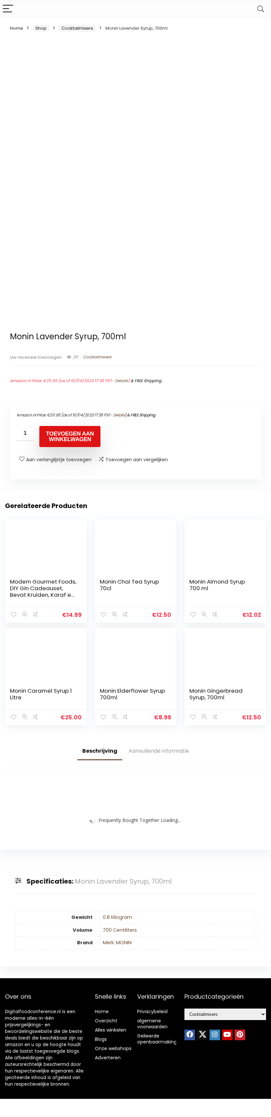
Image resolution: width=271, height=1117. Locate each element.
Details (121, 380)
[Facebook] (189, 1035)
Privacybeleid (152, 1011)
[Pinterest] (240, 1035)
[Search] (261, 9)
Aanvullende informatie (159, 751)
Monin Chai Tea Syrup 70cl (129, 585)
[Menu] (8, 9)
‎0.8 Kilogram (117, 917)
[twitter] (202, 1035)
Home (16, 28)
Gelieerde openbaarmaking (157, 1039)
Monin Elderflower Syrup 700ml (132, 694)
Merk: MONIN (117, 942)
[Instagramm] (215, 1035)
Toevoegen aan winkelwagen (70, 436)
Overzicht (106, 1020)
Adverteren (108, 1057)
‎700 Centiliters (120, 930)
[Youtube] (227, 1035)
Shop (41, 28)
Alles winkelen (110, 1030)
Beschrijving (99, 751)
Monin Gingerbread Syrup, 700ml (216, 694)
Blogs (101, 1039)
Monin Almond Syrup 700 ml (217, 585)
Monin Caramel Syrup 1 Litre (41, 694)
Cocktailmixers (77, 28)
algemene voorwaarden (152, 1023)
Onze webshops (113, 1048)
